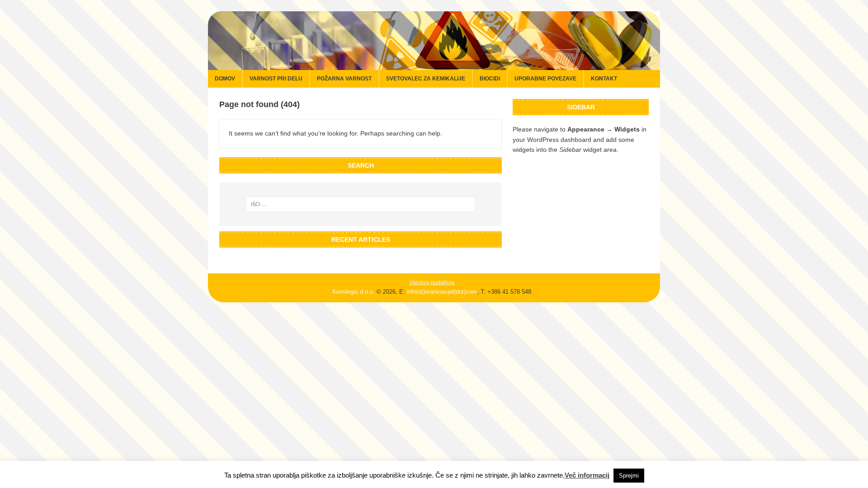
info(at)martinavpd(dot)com (442, 291)
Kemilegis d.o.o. (353, 291)
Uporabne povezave (545, 78)
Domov (225, 78)
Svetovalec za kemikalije (425, 78)
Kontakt (604, 78)
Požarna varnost (344, 78)
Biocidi (490, 78)
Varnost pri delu (276, 78)
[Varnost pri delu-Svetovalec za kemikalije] (434, 65)
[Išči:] (360, 204)
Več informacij (587, 475)
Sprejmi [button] (629, 475)
